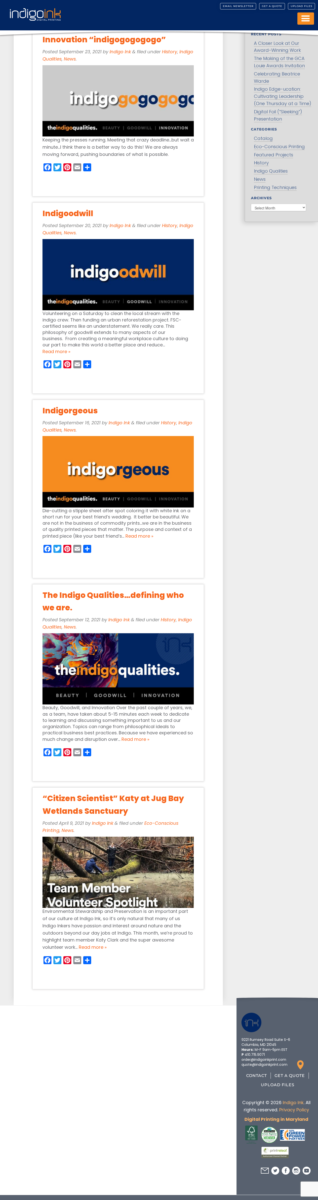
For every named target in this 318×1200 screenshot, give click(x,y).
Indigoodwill (67, 213)
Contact (256, 1075)
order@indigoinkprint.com (263, 1059)
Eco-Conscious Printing (279, 146)
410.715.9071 (255, 1054)
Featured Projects (273, 155)
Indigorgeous (70, 410)
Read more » (56, 351)
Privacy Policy (294, 1110)
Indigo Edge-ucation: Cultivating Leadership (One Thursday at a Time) (282, 96)
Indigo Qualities (271, 171)
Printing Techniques (275, 187)
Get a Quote (272, 6)
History (169, 52)
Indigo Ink (120, 52)
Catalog (263, 138)
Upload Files (301, 6)
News (70, 59)
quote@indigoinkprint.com (264, 1064)
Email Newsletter (238, 6)
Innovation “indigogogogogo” (104, 39)
